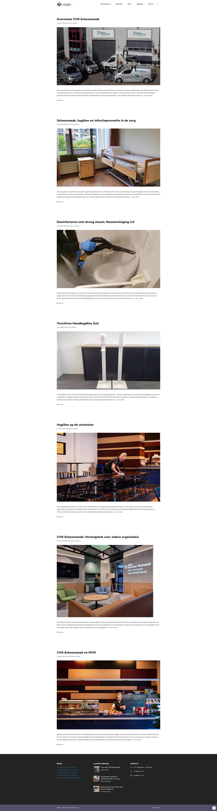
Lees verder (148, 95)
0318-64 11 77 (140, 771)
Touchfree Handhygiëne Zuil (78, 323)
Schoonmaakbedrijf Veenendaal (68, 778)
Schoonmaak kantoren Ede (66, 768)
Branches (119, 4)
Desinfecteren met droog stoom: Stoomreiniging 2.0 (95, 222)
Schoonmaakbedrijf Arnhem (66, 773)
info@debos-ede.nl (138, 775)
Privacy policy (156, 807)
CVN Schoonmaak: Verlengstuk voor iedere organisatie (98, 537)
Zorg (129, 4)
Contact (151, 4)
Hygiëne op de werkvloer (75, 425)
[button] (158, 4)
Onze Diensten (105, 4)
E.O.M (77, 807)
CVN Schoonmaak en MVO (76, 652)
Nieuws (61, 100)
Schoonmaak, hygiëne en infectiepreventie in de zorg (96, 120)
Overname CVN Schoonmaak (78, 19)
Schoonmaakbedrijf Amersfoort (68, 770)
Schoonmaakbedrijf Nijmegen (67, 775)
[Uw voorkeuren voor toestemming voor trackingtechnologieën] (214, 808)
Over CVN (140, 4)
